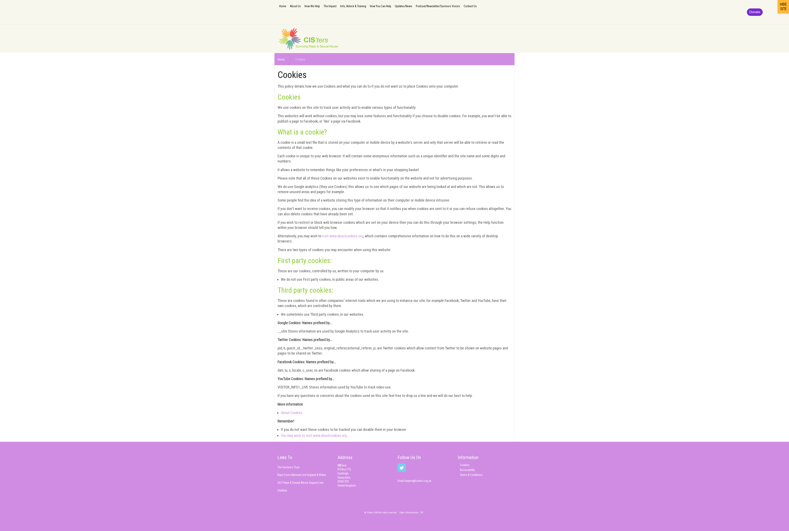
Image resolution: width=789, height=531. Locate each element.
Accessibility (467, 469)
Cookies (464, 465)
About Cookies (291, 412)
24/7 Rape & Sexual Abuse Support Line (300, 482)
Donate (754, 12)
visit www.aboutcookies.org (342, 236)
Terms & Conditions (471, 474)
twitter (402, 468)
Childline (282, 490)
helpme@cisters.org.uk (418, 480)
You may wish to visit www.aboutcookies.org (314, 435)
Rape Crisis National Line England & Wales (301, 475)
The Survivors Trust (288, 467)
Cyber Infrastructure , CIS (411, 512)
